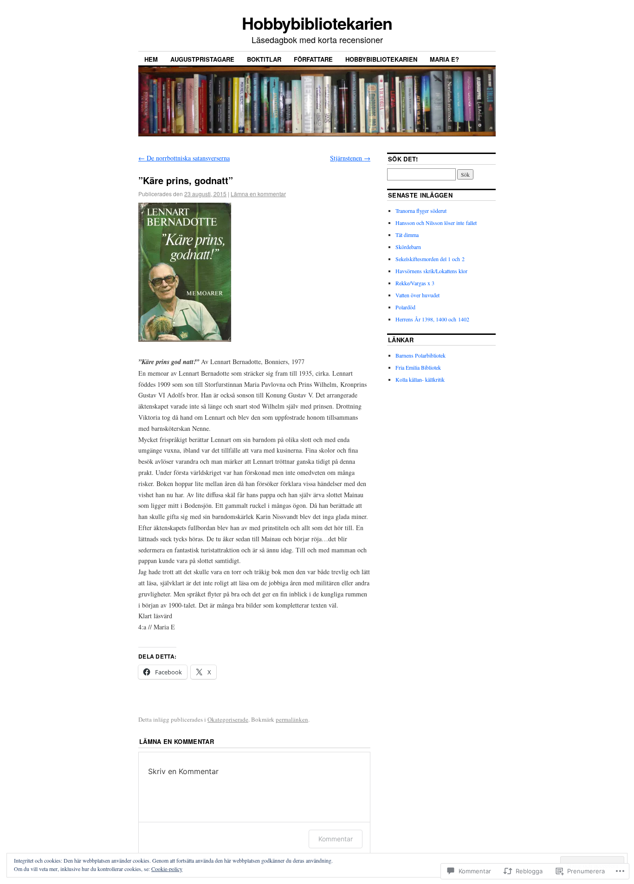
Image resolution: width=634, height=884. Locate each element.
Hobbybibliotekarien (317, 23)
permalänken (292, 719)
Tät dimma (407, 234)
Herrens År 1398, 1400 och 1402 (432, 319)
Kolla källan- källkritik (420, 379)
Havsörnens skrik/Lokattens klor (431, 271)
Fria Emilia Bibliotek (418, 367)
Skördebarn (408, 246)
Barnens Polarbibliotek (420, 355)
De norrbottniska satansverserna (184, 158)
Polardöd (405, 307)
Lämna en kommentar (258, 194)
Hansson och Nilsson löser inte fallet (436, 222)
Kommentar (335, 839)
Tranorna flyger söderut (420, 210)
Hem (151, 59)
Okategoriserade (227, 719)
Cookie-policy (166, 868)
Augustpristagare (202, 59)
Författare (313, 59)
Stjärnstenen (350, 158)
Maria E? (444, 59)
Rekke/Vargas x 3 (414, 283)
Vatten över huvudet (417, 295)
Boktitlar (264, 59)
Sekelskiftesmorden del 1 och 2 (430, 259)
